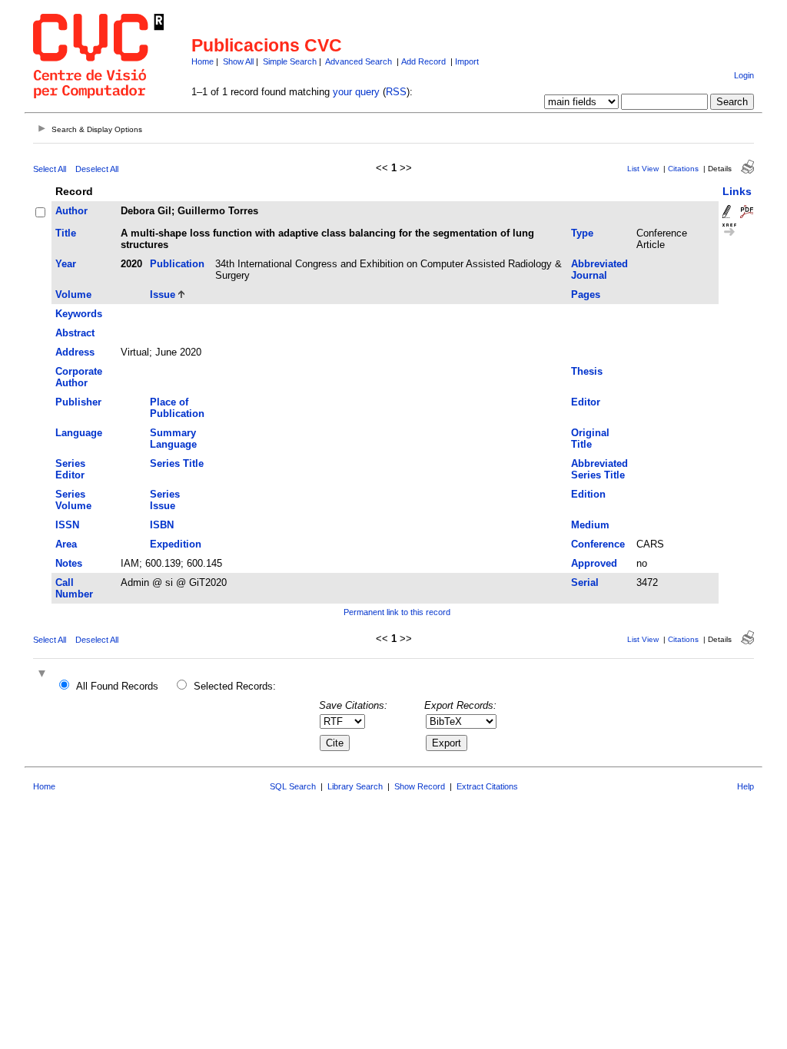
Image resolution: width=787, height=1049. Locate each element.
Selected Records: (235, 686)
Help (745, 786)
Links (737, 191)
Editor (585, 402)
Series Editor (70, 469)
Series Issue (165, 499)
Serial (585, 582)
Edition (588, 494)
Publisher (78, 402)
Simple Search (290, 61)
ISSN (67, 525)
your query (356, 92)
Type (582, 233)
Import (467, 61)
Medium (590, 525)
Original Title (590, 438)
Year (65, 264)
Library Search (355, 786)
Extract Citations (487, 786)
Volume (73, 294)
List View (643, 168)
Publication (177, 264)
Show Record (419, 786)
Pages (585, 294)
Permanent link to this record (397, 612)
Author (71, 211)
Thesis (587, 371)
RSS (396, 92)
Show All (238, 61)
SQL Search (293, 786)
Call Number (74, 588)
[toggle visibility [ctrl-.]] (43, 674)
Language (78, 432)
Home (202, 61)
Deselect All (96, 169)
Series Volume (73, 499)
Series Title (177, 463)
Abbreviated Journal (599, 269)
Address (75, 352)
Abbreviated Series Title (599, 469)
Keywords (78, 313)
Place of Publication (177, 407)
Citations (683, 168)
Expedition (175, 544)
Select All (49, 169)
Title (65, 233)
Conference (598, 544)
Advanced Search (358, 61)
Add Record (423, 61)
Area (66, 544)
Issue (162, 294)
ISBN (162, 525)
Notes (68, 563)
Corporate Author (78, 377)
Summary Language (173, 438)
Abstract (75, 333)
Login (744, 75)
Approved (594, 563)
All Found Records (117, 686)
